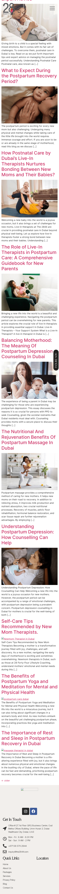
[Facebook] (33, 811)
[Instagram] (25, 811)
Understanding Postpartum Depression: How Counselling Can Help (27, 534)
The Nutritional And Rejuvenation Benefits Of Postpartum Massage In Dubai (28, 440)
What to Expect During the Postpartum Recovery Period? (29, 76)
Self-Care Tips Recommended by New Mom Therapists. (26, 626)
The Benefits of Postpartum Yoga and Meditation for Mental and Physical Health (29, 684)
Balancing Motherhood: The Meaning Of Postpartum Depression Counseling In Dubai (27, 348)
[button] (52, 9)
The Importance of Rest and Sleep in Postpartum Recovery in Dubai (28, 738)
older (5, 780)
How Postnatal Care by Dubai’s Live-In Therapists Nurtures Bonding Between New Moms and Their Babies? (28, 164)
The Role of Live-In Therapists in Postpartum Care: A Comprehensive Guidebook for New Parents (28, 258)
